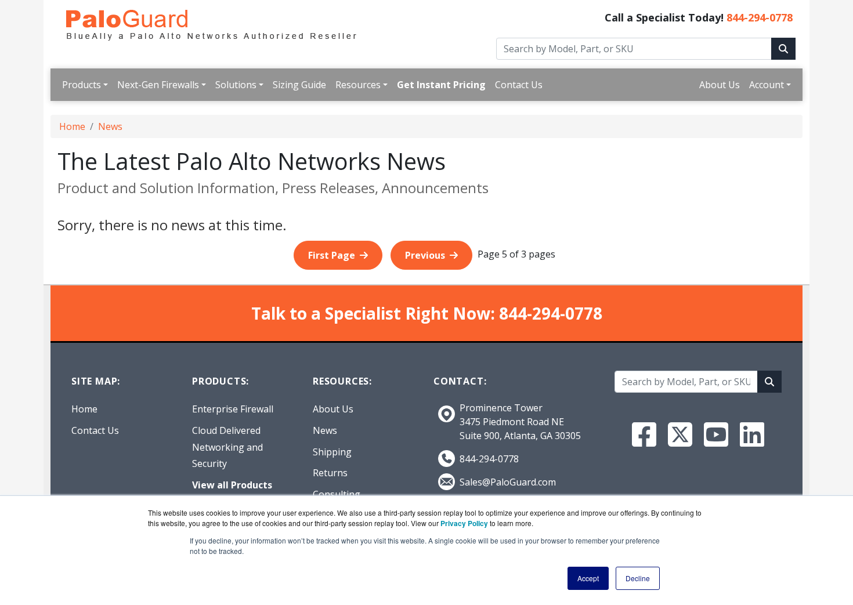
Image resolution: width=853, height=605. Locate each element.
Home (72, 126)
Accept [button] (588, 578)
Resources (358, 84)
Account (766, 84)
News (110, 126)
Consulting (336, 494)
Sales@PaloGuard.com (508, 482)
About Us (719, 84)
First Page (331, 255)
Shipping (332, 451)
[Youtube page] (716, 434)
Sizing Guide (299, 84)
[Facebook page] (644, 434)
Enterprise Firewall (232, 409)
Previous (425, 255)
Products (81, 84)
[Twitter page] (680, 434)
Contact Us (519, 84)
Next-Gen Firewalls (158, 84)
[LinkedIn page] (752, 434)
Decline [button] (638, 578)
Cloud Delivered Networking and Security (227, 447)
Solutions (235, 84)
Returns (330, 472)
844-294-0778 (760, 17)
